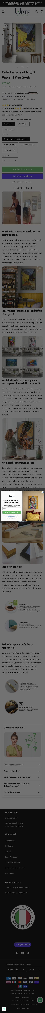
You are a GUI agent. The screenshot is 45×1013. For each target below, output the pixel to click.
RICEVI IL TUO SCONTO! (11, 512)
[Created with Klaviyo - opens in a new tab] (22, 521)
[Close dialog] (43, 492)
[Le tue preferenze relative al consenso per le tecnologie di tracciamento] (4, 1009)
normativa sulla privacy (11, 516)
